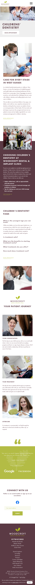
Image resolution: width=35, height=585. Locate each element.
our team (23, 93)
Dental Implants (17, 551)
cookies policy (15, 582)
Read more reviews (17, 465)
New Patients (17, 565)
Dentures (17, 555)
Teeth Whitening (17, 561)
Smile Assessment (17, 567)
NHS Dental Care (17, 563)
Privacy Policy (18, 573)
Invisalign (17, 553)
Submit (17, 513)
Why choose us (7, 194)
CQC (25, 574)
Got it (29, 582)
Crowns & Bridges (17, 559)
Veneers (17, 557)
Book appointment (8, 118)
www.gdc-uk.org (19, 574)
